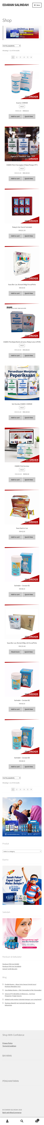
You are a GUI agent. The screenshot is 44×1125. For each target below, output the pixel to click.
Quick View (29, 116)
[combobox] (22, 851)
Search (22, 1121)
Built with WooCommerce (11, 1112)
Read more (15, 652)
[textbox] (22, 851)
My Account (7, 1121)
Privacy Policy (7, 1043)
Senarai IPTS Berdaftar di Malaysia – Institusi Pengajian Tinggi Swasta (20, 995)
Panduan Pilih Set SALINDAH (11, 966)
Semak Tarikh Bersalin (9, 969)
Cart (33, 1119)
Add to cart (15, 116)
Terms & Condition (9, 1046)
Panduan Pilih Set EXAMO (10, 964)
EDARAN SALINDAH (15, 5)
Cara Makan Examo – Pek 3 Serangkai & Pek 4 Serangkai (23, 990)
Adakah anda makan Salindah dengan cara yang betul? (23, 999)
